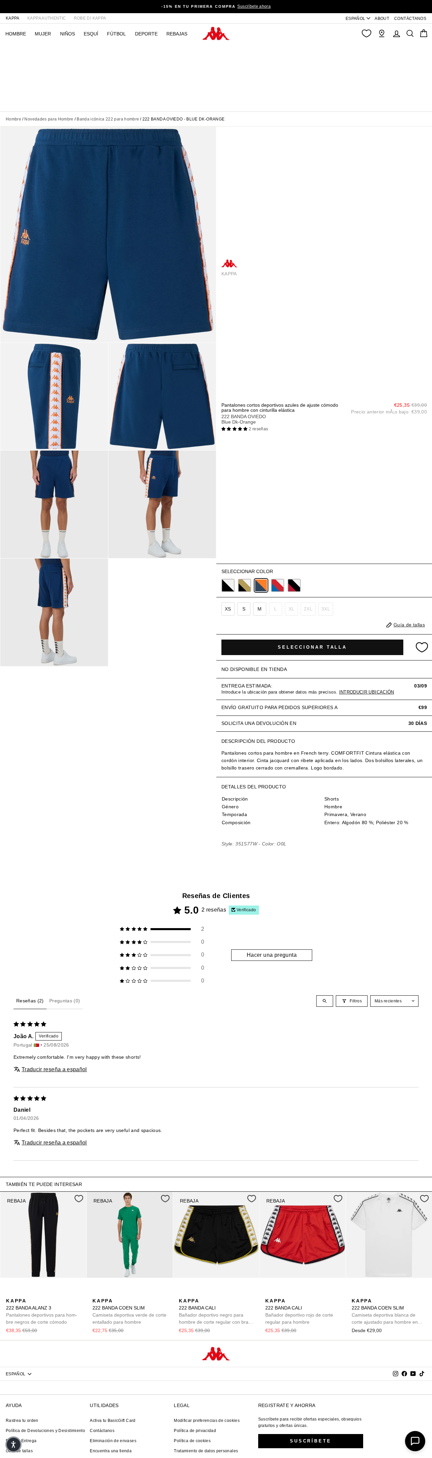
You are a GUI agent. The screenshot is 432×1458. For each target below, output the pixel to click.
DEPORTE (146, 33)
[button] (235, 429)
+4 (139, 1292)
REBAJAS (176, 33)
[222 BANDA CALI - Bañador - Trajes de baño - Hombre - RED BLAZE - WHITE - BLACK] (194, 1293)
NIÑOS (67, 33)
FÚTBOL (116, 33)
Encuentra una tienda (111, 1451)
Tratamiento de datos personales (206, 1451)
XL (292, 609)
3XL (325, 609)
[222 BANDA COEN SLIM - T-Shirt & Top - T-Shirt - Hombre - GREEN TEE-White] (96, 1293)
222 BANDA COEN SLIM (129, 1311)
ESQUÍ (91, 33)
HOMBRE (15, 33)
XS (228, 609)
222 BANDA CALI (214, 1312)
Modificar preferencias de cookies (207, 1420)
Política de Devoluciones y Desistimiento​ (45, 1430)
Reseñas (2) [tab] (30, 1000)
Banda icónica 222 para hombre (108, 119)
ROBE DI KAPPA (90, 18)
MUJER (43, 33)
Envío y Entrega (21, 1440)
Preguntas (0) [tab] (64, 1000)
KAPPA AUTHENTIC (46, 18)
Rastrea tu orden (22, 1420)
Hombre (13, 119)
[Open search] (324, 1001)
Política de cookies (192, 1440)
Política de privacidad (195, 1430)
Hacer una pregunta (272, 955)
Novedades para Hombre (48, 119)
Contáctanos (102, 1430)
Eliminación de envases (113, 1440)
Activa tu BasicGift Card (112, 1420)
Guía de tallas (19, 1451)
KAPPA (13, 18)
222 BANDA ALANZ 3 (41, 1311)
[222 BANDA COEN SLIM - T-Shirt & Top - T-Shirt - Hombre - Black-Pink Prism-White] (388, 1293)
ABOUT (382, 18)
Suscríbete (310, 1440)
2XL (308, 609)
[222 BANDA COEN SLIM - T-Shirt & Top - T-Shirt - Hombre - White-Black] (118, 1293)
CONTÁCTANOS (410, 18)
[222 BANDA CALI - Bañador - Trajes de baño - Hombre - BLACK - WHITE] (204, 1293)
